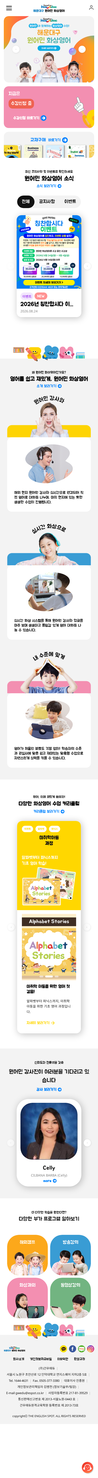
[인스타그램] (90, 1348)
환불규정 (79, 1359)
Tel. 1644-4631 (18, 1380)
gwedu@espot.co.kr (29, 1393)
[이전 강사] (10, 1142)
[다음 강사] (87, 1142)
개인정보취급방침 (41, 1359)
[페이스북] (72, 1348)
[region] (49, 49)
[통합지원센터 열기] (88, 1468)
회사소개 (18, 1359)
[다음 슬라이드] (82, 49)
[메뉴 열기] (9, 8)
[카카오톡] (63, 1348)
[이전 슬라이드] (16, 49)
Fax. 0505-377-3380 (46, 1380)
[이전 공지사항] (10, 266)
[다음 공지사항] (87, 266)
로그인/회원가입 (91, 7)
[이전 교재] (11, 927)
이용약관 (62, 1359)
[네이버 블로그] (81, 1348)
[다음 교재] (86, 927)
